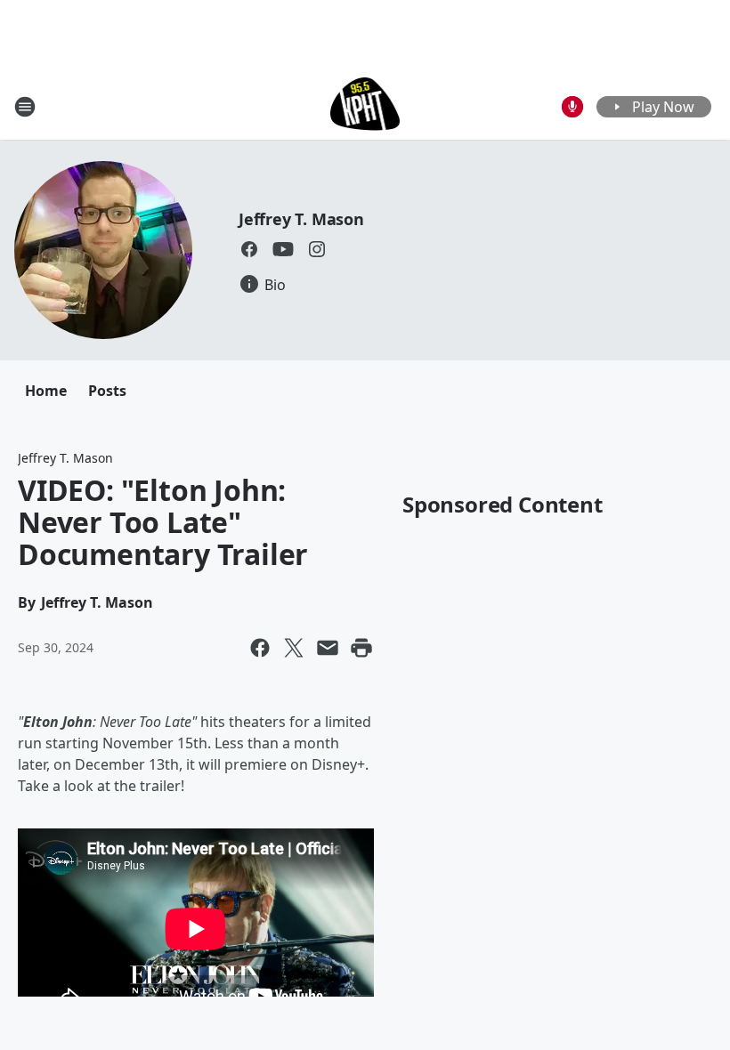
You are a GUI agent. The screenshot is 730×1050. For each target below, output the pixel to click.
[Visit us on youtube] (283, 249)
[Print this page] (361, 647)
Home (46, 390)
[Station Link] (365, 106)
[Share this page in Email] (327, 647)
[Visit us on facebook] (249, 249)
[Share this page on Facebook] (259, 647)
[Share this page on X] (293, 647)
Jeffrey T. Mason (301, 219)
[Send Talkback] (572, 106)
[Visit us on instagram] (317, 249)
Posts (107, 390)
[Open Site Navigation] (25, 106)
